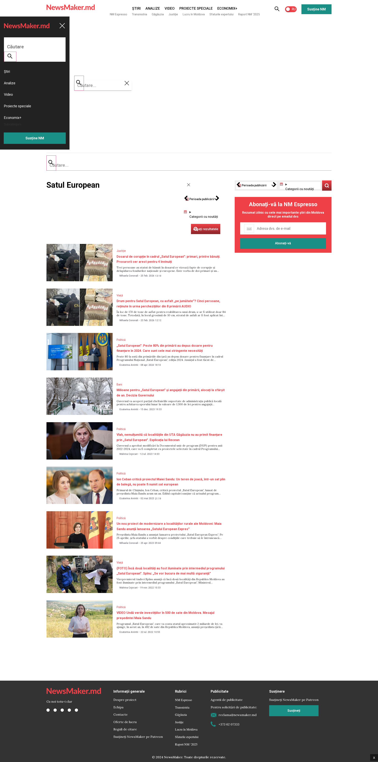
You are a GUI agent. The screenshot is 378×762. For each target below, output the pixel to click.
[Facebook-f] (48, 710)
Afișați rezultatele (327, 185)
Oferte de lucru (125, 722)
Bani (119, 384)
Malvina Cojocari (129, 454)
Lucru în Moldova (194, 14)
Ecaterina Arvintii (129, 365)
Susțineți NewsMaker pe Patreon (138, 737)
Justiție (173, 14)
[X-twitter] (55, 710)
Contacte (120, 714)
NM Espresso (118, 14)
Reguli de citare (125, 729)
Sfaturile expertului (221, 14)
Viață (120, 295)
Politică (121, 339)
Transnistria (139, 14)
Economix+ (227, 8)
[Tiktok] (69, 710)
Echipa (118, 707)
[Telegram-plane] (76, 710)
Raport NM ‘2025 (249, 14)
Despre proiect (124, 700)
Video (170, 8)
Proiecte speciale (196, 8)
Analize (152, 8)
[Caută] (51, 162)
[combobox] (189, 165)
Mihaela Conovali (129, 275)
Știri (136, 8)
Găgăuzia (158, 14)
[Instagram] (62, 710)
